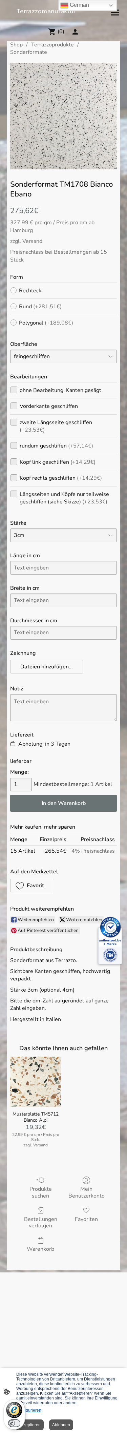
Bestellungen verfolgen (40, 1222)
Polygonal (46, 323)
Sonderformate (28, 52)
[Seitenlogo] (64, 19)
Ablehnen (61, 1424)
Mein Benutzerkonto (86, 1192)
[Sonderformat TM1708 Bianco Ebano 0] (63, 116)
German (78, 5)
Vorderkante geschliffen (49, 406)
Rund (40, 306)
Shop (16, 44)
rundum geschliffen (56, 446)
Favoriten (86, 1219)
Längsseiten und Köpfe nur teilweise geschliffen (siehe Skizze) (64, 498)
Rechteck (30, 290)
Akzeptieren (30, 1424)
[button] (46, 666)
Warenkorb (40, 1248)
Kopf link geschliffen (58, 462)
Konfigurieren (28, 1410)
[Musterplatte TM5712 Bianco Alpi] (35, 1082)
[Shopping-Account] (75, 32)
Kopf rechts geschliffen (61, 478)
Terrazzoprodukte (52, 44)
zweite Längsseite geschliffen (56, 426)
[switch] (14, 1423)
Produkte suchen (40, 1192)
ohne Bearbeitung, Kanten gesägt (60, 390)
